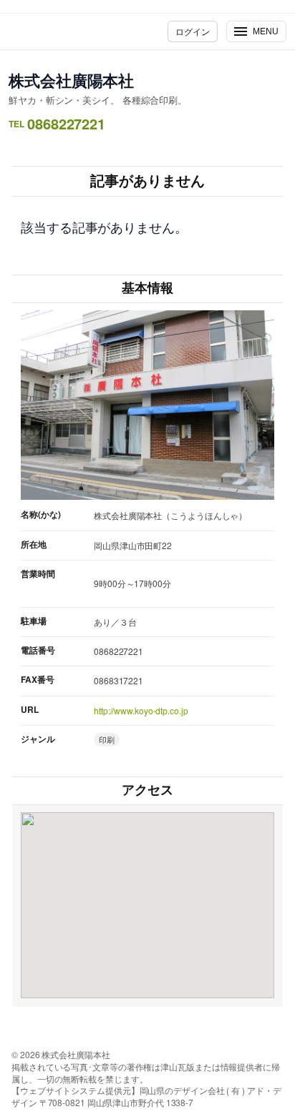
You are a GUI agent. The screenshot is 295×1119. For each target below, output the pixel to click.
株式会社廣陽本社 (71, 80)
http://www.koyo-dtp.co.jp (141, 710)
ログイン (192, 31)
